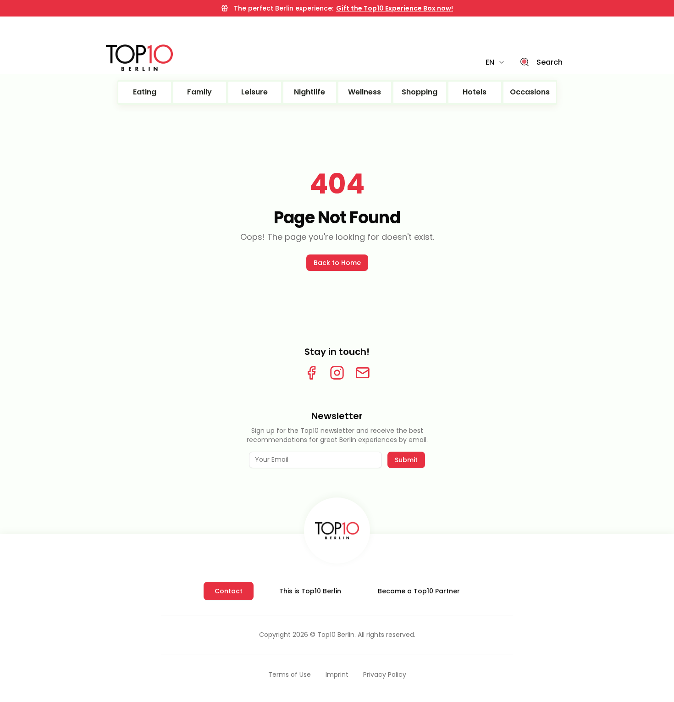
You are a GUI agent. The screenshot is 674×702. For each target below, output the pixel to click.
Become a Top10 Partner (419, 591)
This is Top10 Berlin (310, 591)
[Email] (362, 372)
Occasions (530, 92)
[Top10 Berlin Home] (337, 530)
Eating (144, 92)
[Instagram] (337, 372)
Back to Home (337, 262)
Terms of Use (289, 674)
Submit (406, 459)
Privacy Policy (384, 674)
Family (199, 92)
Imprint (337, 674)
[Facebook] (311, 372)
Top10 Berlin (335, 634)
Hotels (474, 92)
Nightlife (309, 92)
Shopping (419, 92)
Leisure (254, 92)
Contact (229, 591)
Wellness (364, 92)
